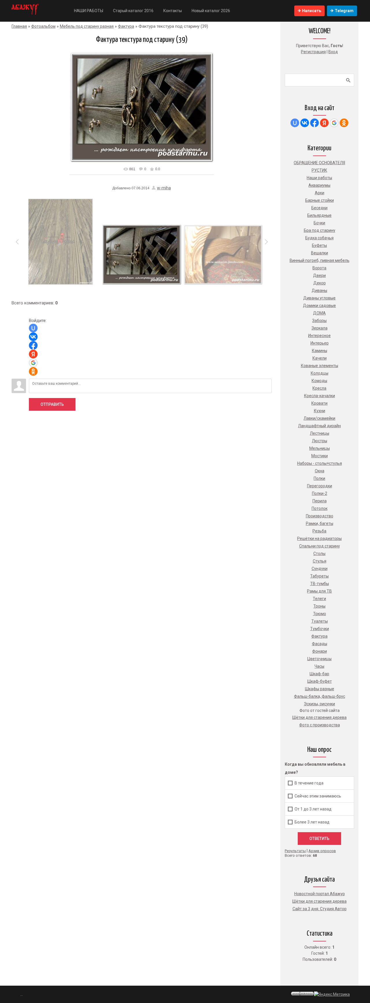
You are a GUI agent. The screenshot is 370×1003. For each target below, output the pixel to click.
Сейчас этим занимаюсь (318, 796)
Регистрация (313, 51)
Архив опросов (322, 851)
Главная (19, 26)
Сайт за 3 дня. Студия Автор (320, 908)
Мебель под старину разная (87, 26)
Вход (333, 51)
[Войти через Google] (33, 362)
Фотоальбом (43, 26)
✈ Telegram (342, 10)
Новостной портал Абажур (319, 893)
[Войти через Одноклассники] (33, 371)
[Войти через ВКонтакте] (33, 336)
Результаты (295, 851)
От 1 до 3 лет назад (313, 809)
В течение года (309, 783)
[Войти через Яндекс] (33, 354)
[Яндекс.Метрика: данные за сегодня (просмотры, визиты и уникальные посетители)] (332, 994)
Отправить (52, 404)
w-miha (164, 188)
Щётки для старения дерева (319, 901)
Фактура (126, 26)
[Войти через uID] (33, 328)
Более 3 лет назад (312, 822)
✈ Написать (309, 10)
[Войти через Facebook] (33, 345)
